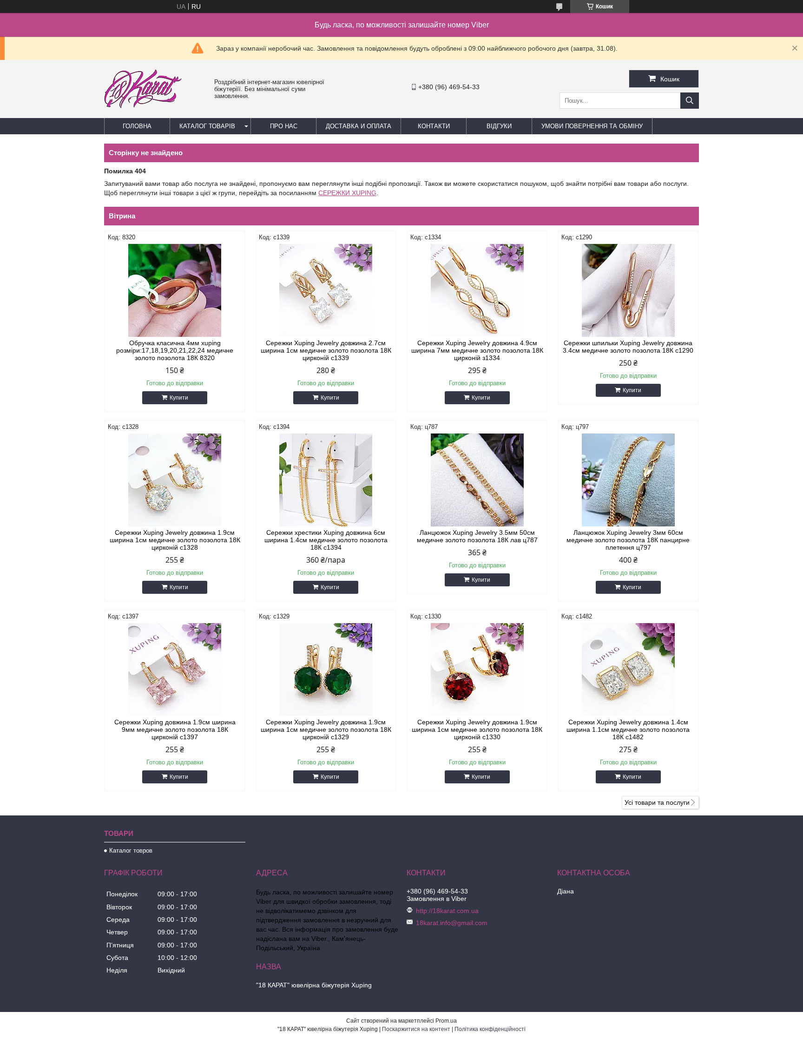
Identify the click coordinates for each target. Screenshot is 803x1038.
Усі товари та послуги (657, 802)
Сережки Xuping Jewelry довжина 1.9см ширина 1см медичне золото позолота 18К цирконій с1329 (326, 729)
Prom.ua (446, 1021)
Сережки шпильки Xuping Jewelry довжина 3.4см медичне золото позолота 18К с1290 (628, 346)
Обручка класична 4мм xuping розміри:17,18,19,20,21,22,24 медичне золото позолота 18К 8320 (174, 350)
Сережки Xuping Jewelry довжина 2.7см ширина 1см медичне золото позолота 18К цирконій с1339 (326, 350)
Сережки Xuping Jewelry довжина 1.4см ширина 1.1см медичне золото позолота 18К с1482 (628, 729)
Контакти (434, 126)
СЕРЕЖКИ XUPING (347, 193)
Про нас (283, 126)
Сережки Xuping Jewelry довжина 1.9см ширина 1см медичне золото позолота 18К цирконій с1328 (175, 540)
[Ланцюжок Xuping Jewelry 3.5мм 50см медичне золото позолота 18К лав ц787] (477, 480)
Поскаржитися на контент (416, 1029)
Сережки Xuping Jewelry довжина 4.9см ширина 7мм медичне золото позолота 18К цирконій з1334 (477, 350)
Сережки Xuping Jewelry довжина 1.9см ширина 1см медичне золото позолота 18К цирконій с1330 (477, 729)
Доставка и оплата (358, 126)
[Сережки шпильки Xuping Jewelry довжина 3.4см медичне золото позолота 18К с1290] (628, 290)
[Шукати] (689, 100)
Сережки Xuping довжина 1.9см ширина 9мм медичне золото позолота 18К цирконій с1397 (175, 729)
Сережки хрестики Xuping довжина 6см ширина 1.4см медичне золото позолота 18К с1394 (326, 540)
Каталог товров (130, 850)
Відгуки (499, 126)
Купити (179, 397)
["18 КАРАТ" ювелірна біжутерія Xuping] (143, 114)
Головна (137, 126)
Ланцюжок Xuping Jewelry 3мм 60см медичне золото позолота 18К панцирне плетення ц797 (628, 540)
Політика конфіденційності (490, 1029)
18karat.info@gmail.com (451, 922)
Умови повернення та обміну (592, 126)
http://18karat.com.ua (447, 910)
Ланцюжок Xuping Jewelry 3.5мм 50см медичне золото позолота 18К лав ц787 (477, 536)
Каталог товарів (207, 126)
